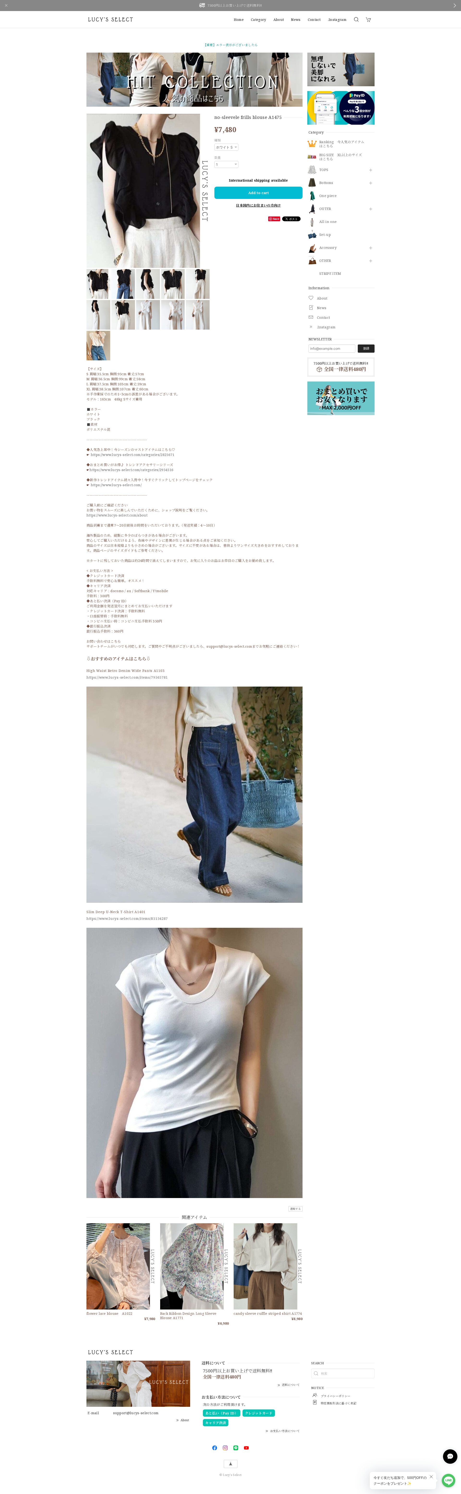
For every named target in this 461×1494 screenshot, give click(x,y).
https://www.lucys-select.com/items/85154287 (127, 918)
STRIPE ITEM (330, 274)
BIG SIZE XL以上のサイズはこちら (340, 157)
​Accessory (328, 248)
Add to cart (258, 192)
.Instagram (337, 19)
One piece (328, 196)
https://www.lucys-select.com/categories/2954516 (131, 469)
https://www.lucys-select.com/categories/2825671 (133, 454)
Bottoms (326, 183)
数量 (217, 157)
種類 (217, 140)
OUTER (325, 209)
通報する (295, 1209)
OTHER (325, 261)
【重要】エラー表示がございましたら (230, 45)
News (295, 19)
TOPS (323, 170)
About (278, 19)
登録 (366, 348)
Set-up (325, 235)
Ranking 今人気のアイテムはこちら (341, 144)
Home (239, 19)
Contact (314, 19)
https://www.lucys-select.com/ (116, 485)
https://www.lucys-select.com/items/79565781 (127, 677)
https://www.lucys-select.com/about (116, 515)
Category (258, 19)
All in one (328, 222)
